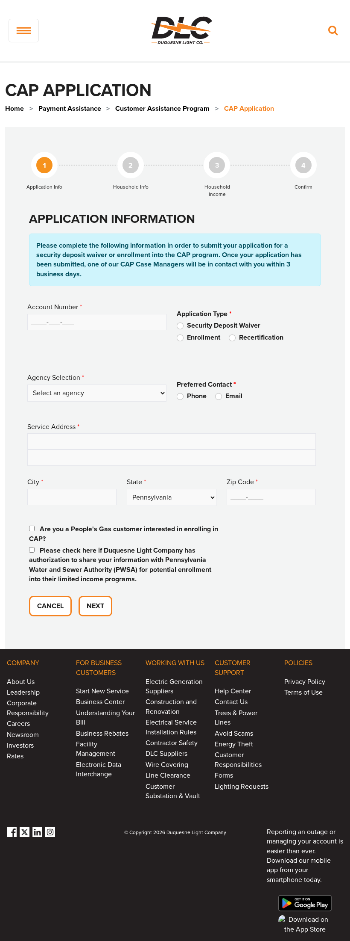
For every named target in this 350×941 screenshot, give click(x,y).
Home (14, 108)
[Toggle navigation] (24, 30)
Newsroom (23, 735)
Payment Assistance (69, 108)
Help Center (233, 691)
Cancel (50, 606)
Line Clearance (168, 775)
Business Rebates (102, 733)
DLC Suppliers (166, 753)
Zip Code (242, 482)
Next (95, 606)
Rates (15, 756)
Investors (20, 745)
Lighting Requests (241, 786)
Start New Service (102, 691)
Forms (224, 775)
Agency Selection (55, 377)
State (136, 482)
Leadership (23, 692)
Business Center (100, 702)
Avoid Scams (234, 733)
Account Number (54, 307)
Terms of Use (303, 692)
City (35, 482)
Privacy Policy (304, 682)
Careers (18, 723)
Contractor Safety (172, 743)
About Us (21, 682)
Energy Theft (234, 744)
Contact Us (231, 702)
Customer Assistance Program (162, 108)
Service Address (53, 427)
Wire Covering (167, 764)
